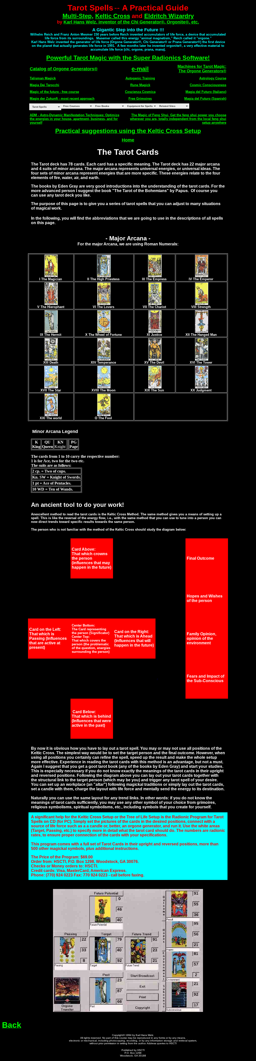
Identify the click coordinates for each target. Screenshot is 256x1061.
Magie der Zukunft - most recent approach (62, 98)
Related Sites (167, 106)
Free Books (102, 106)
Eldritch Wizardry (169, 16)
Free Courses (71, 106)
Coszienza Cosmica (140, 92)
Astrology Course (212, 78)
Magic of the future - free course (54, 92)
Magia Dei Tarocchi (44, 85)
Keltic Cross (112, 16)
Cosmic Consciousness (208, 85)
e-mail (140, 68)
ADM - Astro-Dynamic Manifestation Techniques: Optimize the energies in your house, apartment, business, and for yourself (74, 118)
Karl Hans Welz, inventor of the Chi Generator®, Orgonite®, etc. (131, 22)
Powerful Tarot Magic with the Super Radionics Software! (128, 57)
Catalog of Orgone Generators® (64, 68)
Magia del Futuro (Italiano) (206, 92)
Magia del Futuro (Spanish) (205, 98)
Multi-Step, (78, 16)
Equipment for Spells (140, 106)
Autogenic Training (140, 78)
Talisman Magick (43, 78)
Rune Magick (140, 85)
